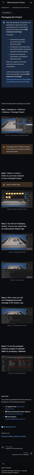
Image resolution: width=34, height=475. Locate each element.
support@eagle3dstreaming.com (15, 419)
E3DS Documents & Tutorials (16, 2)
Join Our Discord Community (14, 414)
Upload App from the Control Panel (21, 7)
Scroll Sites (4, 472)
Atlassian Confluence (13, 472)
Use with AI (7, 12)
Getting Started (5, 7)
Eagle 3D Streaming (6, 467)
